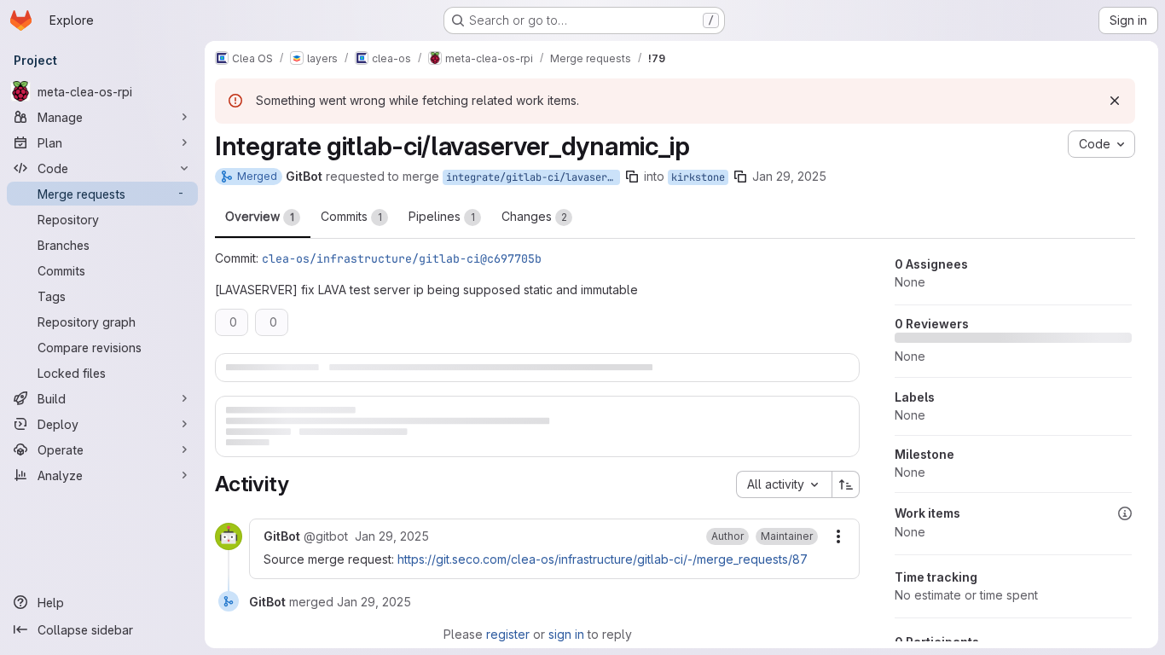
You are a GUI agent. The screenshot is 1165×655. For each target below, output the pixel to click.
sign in (566, 634)
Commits (351, 216)
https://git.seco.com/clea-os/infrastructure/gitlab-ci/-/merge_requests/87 (602, 559)
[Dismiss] (1114, 100)
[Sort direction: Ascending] (846, 484)
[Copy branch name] (632, 176)
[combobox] (784, 484)
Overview (259, 216)
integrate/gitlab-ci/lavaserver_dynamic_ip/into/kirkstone (533, 177)
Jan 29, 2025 (789, 176)
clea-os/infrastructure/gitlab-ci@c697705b (402, 258)
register (508, 634)
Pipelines (442, 216)
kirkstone (698, 177)
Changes (534, 216)
